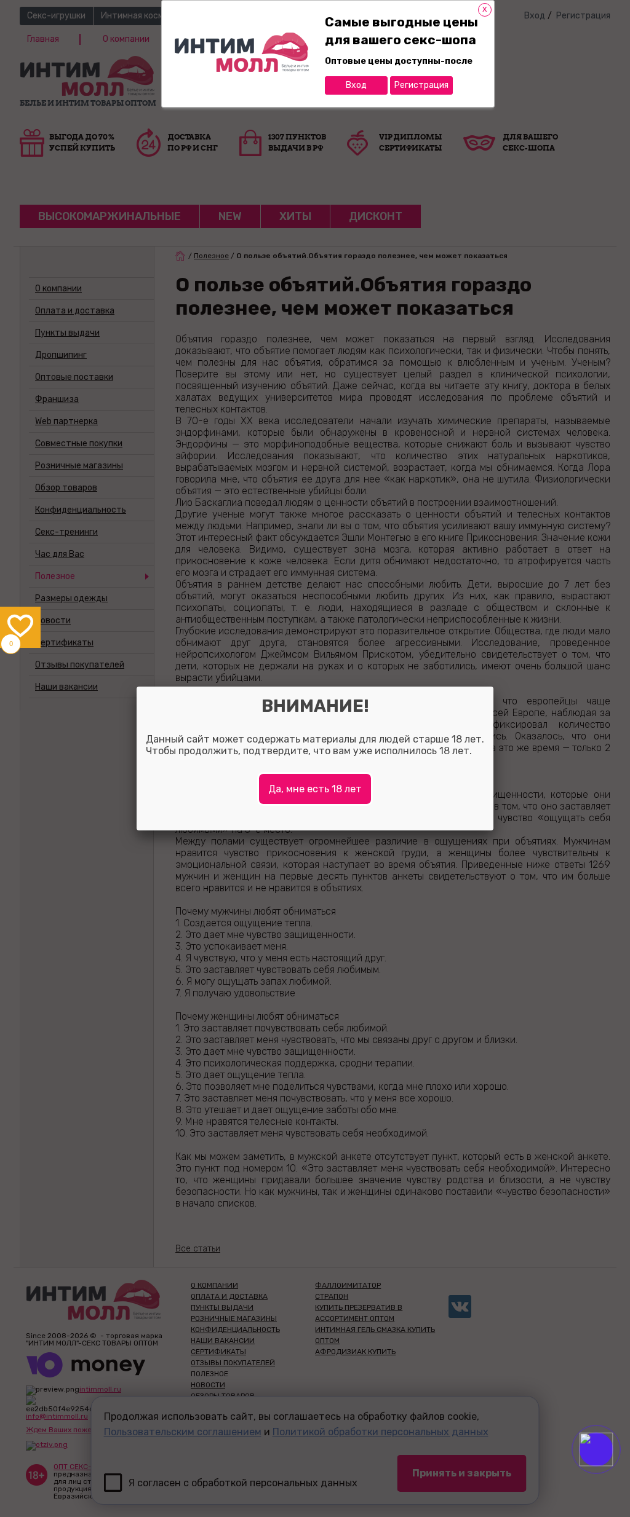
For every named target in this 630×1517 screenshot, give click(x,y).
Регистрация (421, 85)
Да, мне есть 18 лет (315, 789)
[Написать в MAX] (613, 1474)
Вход (356, 85)
